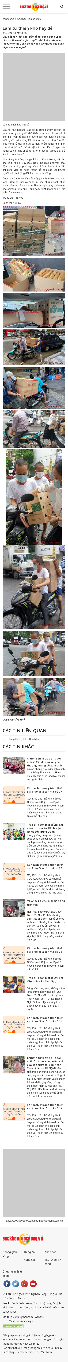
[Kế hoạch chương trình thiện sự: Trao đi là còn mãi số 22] (14, 1111)
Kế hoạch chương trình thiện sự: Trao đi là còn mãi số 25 (45, 949)
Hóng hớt (29, 1260)
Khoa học (50, 1252)
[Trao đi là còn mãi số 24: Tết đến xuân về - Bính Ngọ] (14, 984)
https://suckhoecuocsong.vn (18, 1321)
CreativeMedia (17, 1298)
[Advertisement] (34, 90)
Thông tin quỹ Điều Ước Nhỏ (23, 739)
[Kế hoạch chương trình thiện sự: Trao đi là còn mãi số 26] (14, 871)
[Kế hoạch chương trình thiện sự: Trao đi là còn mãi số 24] (14, 1024)
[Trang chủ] (34, 7)
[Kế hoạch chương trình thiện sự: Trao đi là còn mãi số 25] (14, 955)
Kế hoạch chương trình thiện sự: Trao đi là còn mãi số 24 (45, 1019)
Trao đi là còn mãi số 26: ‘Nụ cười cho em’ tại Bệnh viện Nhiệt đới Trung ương (45, 828)
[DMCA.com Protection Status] (13, 1326)
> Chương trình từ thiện (28, 18)
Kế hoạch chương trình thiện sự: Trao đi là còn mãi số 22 (45, 1106)
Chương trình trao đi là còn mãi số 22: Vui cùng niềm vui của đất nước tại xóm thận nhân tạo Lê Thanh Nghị (45, 1063)
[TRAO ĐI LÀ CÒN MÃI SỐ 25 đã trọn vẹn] (14, 908)
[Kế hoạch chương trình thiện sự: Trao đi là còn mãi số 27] (14, 795)
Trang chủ (8, 18)
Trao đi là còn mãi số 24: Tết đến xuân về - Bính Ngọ (45, 979)
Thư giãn (29, 1252)
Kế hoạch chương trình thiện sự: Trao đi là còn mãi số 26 (45, 866)
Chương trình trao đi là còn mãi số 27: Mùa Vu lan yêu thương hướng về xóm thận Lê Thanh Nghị (45, 764)
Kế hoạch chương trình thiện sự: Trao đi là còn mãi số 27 (45, 789)
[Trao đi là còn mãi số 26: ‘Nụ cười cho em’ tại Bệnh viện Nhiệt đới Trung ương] (14, 831)
